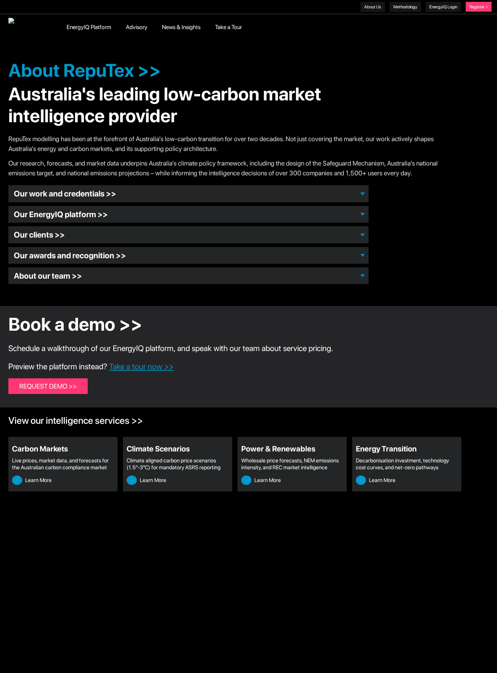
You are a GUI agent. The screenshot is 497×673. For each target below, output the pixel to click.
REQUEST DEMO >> (48, 386)
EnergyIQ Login (443, 6)
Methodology (405, 6)
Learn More (38, 480)
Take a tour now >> (141, 366)
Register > (478, 6)
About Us (372, 6)
